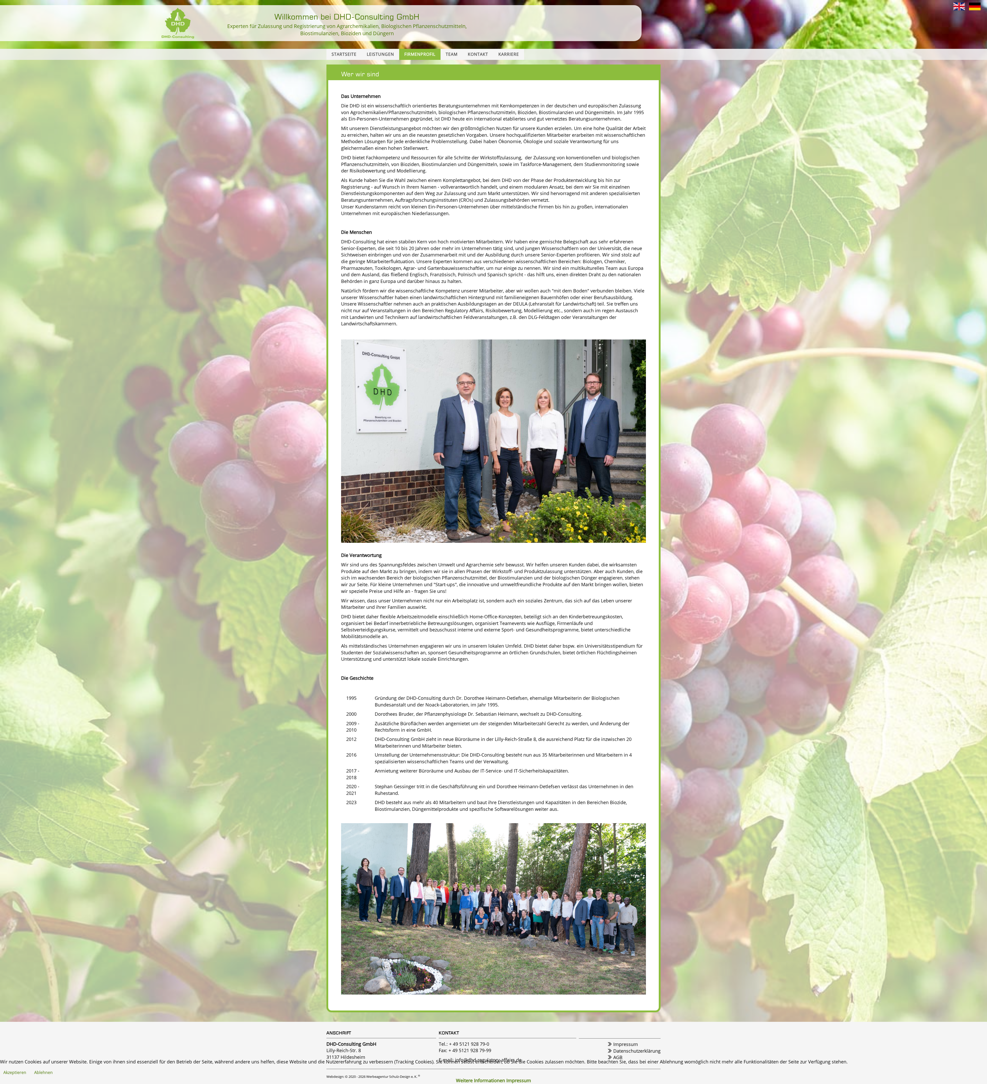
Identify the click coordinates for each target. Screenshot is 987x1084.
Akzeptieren (14, 1072)
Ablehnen (43, 1072)
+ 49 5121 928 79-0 (469, 1044)
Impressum (518, 1080)
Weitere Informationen (480, 1080)
